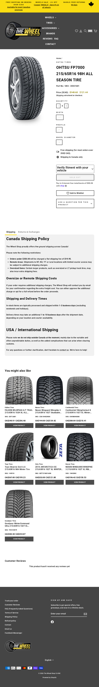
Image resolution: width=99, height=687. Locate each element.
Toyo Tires (9, 464)
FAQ (56, 38)
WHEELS (49, 17)
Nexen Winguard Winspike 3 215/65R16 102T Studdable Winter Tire (48, 411)
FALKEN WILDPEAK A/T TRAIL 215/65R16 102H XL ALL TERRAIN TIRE (19, 411)
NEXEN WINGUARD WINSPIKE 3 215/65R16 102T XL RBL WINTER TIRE (79, 468)
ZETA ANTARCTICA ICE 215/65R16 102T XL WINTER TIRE (48, 468)
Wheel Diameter (66, 137)
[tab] (11, 232)
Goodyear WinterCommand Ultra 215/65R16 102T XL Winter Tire (17, 524)
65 (59, 130)
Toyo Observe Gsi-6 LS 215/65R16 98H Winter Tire (17, 468)
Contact (8, 625)
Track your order (11, 601)
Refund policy (10, 621)
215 (59, 117)
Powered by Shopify (49, 677)
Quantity (62, 101)
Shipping (59, 95)
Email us (8, 629)
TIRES (49, 23)
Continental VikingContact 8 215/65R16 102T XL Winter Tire (78, 411)
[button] (90, 31)
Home (58, 58)
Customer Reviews (12, 605)
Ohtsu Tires (63, 62)
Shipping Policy (11, 617)
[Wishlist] (76, 31)
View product (19, 425)
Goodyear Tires (10, 521)
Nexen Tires (39, 407)
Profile (61, 125)
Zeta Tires (39, 464)
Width (59, 112)
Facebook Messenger (13, 633)
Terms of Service (11, 613)
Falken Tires (9, 407)
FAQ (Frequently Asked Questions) (19, 609)
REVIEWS (47, 38)
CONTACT (50, 44)
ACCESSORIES (49, 28)
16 (59, 142)
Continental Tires (72, 407)
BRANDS (50, 33)
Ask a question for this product (73, 203)
